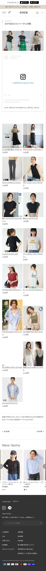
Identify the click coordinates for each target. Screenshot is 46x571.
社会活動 (20, 540)
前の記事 (6, 431)
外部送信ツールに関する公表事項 (27, 553)
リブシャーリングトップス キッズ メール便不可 (10, 483)
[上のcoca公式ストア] (10, 509)
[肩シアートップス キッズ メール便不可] (34, 465)
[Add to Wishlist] (20, 482)
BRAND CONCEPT (8, 549)
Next (44, 466)
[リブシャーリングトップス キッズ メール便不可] (12, 465)
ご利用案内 (5, 532)
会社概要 (20, 536)
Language (6, 501)
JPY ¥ (15, 501)
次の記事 (39, 431)
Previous (1, 466)
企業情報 (20, 532)
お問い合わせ (6, 540)
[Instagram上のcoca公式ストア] (4, 509)
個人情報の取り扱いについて (26, 545)
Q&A (3, 536)
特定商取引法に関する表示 (25, 549)
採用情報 (4, 545)
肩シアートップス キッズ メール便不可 (31, 483)
